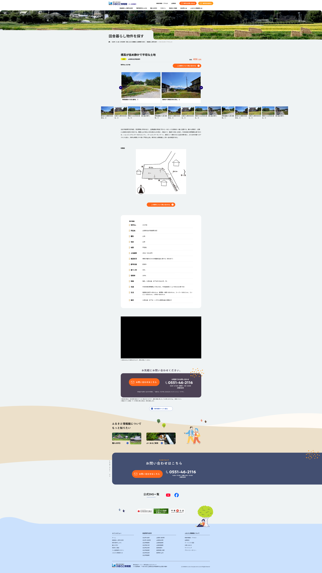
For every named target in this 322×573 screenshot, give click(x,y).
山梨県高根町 (159, 545)
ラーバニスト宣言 (189, 542)
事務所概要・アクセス (162, 3)
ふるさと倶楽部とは (196, 8)
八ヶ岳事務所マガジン (118, 550)
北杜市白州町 (146, 548)
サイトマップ (188, 548)
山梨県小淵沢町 (160, 537)
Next (201, 87)
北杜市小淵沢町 (147, 540)
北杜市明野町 (146, 542)
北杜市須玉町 (146, 553)
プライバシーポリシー (190, 550)
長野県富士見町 (160, 550)
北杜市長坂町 (146, 550)
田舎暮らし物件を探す (126, 8)
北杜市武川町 (146, 545)
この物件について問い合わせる (186, 66)
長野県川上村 (159, 553)
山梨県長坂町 (159, 542)
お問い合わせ (188, 545)
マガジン (163, 8)
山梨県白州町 (159, 540)
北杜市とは (183, 8)
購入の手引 (153, 8)
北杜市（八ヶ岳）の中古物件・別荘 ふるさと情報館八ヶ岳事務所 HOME (128, 42)
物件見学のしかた (141, 8)
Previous (120, 87)
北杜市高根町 (146, 555)
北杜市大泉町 (146, 537)
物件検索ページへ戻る (161, 409)
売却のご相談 (173, 8)
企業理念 (173, 3)
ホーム (114, 537)
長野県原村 (159, 548)
